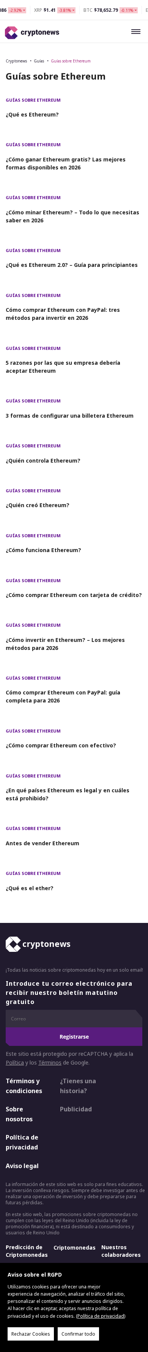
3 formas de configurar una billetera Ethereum (70, 415)
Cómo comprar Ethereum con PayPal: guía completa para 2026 (63, 696)
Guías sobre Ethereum (71, 61)
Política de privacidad (22, 1142)
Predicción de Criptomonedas (27, 1250)
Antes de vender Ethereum (42, 843)
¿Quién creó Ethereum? (37, 505)
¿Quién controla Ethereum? (43, 460)
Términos (49, 1062)
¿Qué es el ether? (30, 888)
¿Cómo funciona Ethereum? (43, 550)
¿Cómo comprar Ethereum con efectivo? (61, 745)
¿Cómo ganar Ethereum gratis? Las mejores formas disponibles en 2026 (66, 163)
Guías (39, 61)
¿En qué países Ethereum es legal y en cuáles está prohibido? (67, 794)
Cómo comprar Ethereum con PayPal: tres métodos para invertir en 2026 (63, 313)
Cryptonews (16, 61)
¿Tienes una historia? (78, 1086)
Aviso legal (22, 1166)
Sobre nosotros (19, 1114)
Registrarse (74, 1036)
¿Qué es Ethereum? (32, 114)
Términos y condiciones (24, 1086)
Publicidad (76, 1109)
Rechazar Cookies (30, 1334)
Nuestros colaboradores (121, 1250)
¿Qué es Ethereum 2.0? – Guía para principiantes (72, 264)
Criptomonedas (75, 1247)
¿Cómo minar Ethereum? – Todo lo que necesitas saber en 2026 (72, 216)
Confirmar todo (78, 1334)
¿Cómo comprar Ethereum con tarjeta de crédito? (74, 595)
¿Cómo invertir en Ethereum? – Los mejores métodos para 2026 (65, 643)
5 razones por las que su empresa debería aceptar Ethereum (63, 366)
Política (15, 1062)
